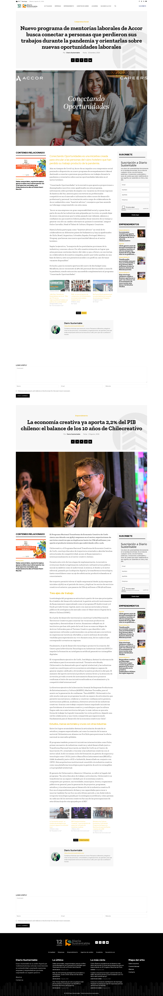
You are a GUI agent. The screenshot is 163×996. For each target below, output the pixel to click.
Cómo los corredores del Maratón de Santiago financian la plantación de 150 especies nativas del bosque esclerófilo (107, 983)
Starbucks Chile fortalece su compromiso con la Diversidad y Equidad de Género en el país (115, 352)
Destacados (19, 179)
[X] (144, 1)
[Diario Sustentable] (56, 329)
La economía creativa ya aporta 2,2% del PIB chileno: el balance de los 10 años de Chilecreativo (127, 236)
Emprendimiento (124, 230)
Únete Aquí (135, 215)
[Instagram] (141, 1)
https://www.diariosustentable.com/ (74, 326)
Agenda (121, 243)
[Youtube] (146, 1)
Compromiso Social (81, 22)
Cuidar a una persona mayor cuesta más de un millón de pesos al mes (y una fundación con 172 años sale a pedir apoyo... (107, 974)
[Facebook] (139, 1)
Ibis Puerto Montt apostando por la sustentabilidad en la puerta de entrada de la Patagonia (102, 296)
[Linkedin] (90, 60)
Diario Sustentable (73, 53)
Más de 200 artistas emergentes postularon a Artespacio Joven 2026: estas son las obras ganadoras (68, 974)
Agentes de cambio (96, 979)
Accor (84, 313)
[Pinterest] (81, 60)
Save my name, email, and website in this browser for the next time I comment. (44, 391)
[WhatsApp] (86, 60)
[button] (115, 6)
